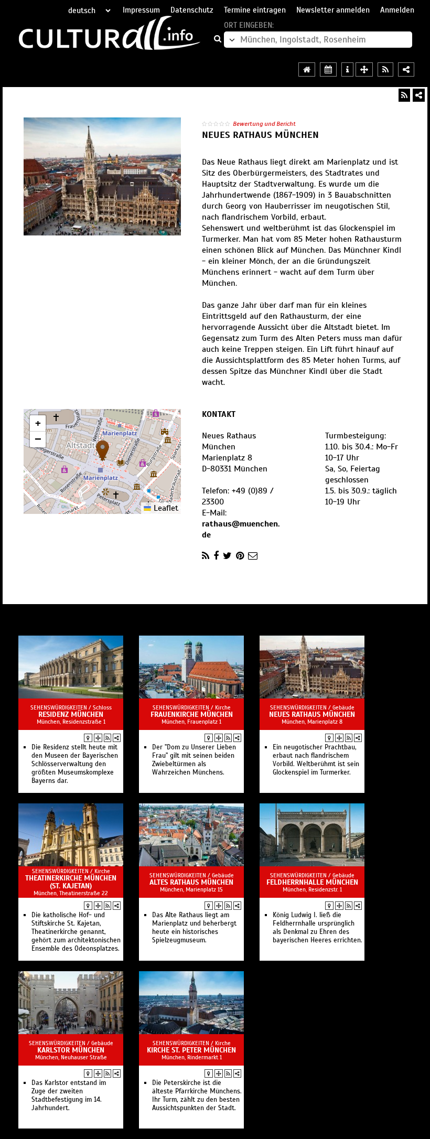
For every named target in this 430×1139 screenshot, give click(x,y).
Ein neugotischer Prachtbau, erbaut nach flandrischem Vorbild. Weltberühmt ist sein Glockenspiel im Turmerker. (316, 760)
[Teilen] (419, 95)
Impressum (141, 10)
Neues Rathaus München (312, 714)
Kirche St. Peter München (191, 1050)
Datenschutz (191, 10)
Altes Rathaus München (191, 882)
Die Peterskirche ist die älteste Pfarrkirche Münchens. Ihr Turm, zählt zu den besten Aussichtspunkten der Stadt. (197, 1095)
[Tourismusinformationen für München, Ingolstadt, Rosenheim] (347, 69)
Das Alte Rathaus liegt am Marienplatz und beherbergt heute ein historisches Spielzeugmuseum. (194, 927)
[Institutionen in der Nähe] (98, 738)
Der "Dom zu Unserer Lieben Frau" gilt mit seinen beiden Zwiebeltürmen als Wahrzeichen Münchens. (194, 760)
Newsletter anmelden (333, 10)
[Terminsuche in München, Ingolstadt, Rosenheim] (328, 69)
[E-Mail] (252, 556)
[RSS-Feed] (404, 95)
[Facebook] (216, 556)
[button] (102, 450)
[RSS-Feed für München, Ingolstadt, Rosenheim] (385, 69)
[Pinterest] (240, 556)
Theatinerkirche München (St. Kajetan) (70, 882)
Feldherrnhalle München (312, 882)
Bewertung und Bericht (264, 123)
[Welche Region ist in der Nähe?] (364, 69)
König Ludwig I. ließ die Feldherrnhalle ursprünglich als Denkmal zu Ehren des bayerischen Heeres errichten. (317, 927)
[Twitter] (227, 556)
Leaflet (164, 508)
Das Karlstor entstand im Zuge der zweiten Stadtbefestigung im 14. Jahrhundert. (68, 1095)
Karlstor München (70, 1050)
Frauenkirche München (191, 714)
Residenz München (70, 714)
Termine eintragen (255, 10)
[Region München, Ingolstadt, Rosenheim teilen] (406, 69)
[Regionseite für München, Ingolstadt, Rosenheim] (306, 69)
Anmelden (397, 10)
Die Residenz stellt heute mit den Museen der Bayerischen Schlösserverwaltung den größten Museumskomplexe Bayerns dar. (74, 764)
